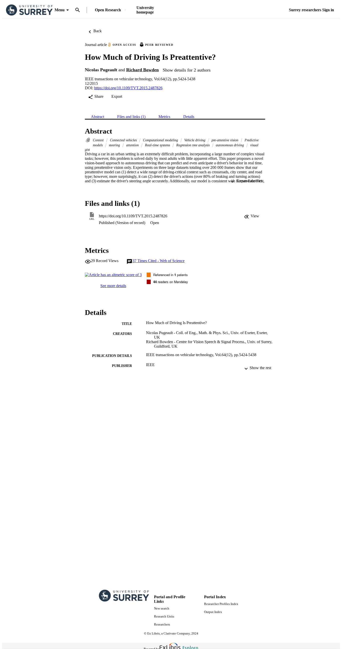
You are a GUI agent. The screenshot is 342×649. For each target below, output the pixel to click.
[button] (251, 216)
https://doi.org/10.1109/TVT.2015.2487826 (128, 88)
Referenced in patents (170, 274)
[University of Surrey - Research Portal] (29, 10)
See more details (113, 286)
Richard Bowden (142, 69)
